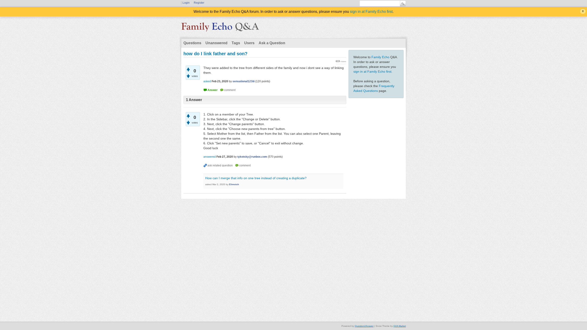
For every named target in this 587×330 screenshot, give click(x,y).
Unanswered (216, 43)
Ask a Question (272, 43)
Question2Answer (364, 326)
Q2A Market (399, 326)
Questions (192, 43)
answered (209, 156)
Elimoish (234, 184)
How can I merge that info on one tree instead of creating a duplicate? (256, 178)
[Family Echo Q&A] (220, 28)
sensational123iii (244, 81)
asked (207, 81)
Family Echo (380, 57)
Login (186, 2)
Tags (236, 43)
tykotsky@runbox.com (252, 156)
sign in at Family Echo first (371, 12)
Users (249, 43)
